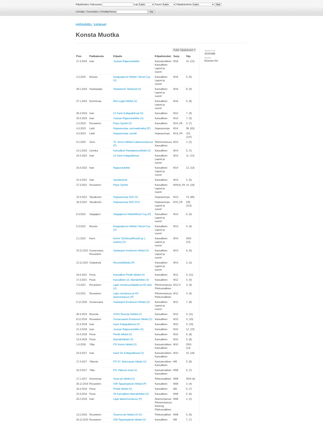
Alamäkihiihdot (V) (123, 339)
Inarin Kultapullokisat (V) (126, 324)
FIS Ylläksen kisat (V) (125, 370)
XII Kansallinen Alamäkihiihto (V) (131, 393)
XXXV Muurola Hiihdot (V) (127, 314)
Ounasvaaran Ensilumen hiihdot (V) (132, 319)
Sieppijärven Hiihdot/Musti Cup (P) (132, 214)
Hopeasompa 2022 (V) (125, 197)
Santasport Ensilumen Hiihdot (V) (131, 302)
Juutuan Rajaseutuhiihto (126, 61)
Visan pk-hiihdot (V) (124, 378)
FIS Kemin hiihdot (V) (125, 344)
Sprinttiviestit (120, 179)
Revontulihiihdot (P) (124, 262)
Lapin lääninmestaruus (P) (127, 398)
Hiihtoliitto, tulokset (91, 24)
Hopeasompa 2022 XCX (126, 202)
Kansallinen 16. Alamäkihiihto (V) (131, 279)
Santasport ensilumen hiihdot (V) (131, 250)
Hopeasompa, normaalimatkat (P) (131, 128)
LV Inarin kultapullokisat (126, 155)
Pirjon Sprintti (120, 184)
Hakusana (95, 4)
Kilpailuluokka (183, 4)
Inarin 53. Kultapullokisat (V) (128, 353)
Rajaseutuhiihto (121, 167)
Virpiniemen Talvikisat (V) (127, 88)
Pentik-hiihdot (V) (122, 334)
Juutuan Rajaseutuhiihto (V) (128, 118)
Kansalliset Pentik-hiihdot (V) (129, 274)
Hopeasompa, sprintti (125, 133)
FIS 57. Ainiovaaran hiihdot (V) (129, 361)
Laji (136, 4)
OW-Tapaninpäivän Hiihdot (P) (129, 383)
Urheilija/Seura (108, 11)
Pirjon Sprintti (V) (122, 123)
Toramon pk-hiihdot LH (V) (127, 414)
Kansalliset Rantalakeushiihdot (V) (132, 150)
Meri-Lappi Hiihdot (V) (125, 101)
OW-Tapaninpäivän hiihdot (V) (129, 419)
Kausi (158, 4)
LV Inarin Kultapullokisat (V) (128, 113)
